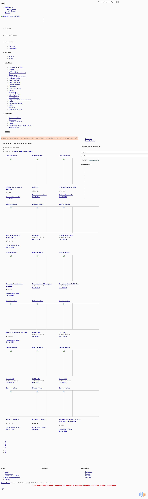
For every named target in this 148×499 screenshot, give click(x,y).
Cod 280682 (36, 288)
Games (11, 90)
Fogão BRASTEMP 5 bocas (67, 187)
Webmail (7, 13)
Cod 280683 (10, 295)
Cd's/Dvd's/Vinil (14, 80)
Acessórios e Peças (15, 118)
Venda (11, 58)
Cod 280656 (63, 336)
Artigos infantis (13, 71)
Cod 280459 (10, 429)
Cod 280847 (36, 197)
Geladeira (35, 235)
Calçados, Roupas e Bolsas (17, 77)
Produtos (8, 63)
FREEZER (35, 187)
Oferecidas (12, 46)
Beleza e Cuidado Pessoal (17, 73)
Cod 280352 (63, 431)
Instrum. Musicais (14, 94)
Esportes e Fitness (15, 88)
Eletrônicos (12, 86)
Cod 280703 (10, 247)
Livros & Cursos (14, 98)
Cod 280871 (10, 199)
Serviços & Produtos (15, 109)
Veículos (8, 114)
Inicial (7, 132)
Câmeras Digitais (14, 78)
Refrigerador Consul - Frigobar (68, 284)
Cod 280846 (63, 197)
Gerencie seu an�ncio (12, 476)
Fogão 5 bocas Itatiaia (66, 235)
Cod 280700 (36, 239)
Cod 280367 (36, 429)
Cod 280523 (10, 382)
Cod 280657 (36, 336)
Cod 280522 (36, 382)
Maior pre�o (28, 151)
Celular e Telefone (14, 82)
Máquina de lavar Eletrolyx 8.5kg (16, 332)
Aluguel (11, 56)
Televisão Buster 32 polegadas (42, 284)
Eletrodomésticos (14, 84)
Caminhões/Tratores (15, 122)
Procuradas (12, 48)
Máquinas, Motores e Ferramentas (20, 100)
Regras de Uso (11, 35)
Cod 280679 (63, 288)
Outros (11, 105)
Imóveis (8, 52)
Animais (11, 69)
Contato (8, 29)
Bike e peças (13, 75)
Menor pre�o (18, 151)
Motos (11, 123)
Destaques (88, 139)
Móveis (11, 101)
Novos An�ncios (10, 11)
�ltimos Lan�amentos (12, 477)
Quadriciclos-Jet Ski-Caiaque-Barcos (20, 125)
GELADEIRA (36, 332)
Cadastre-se (9, 7)
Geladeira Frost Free (12, 419)
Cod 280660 (10, 342)
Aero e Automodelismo (16, 67)
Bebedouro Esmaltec (39, 419)
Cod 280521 (63, 382)
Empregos (9, 42)
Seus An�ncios (90, 141)
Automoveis (12, 120)
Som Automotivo (14, 127)
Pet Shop (12, 107)
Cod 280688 (63, 239)
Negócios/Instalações (15, 103)
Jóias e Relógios (14, 96)
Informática (12, 92)
